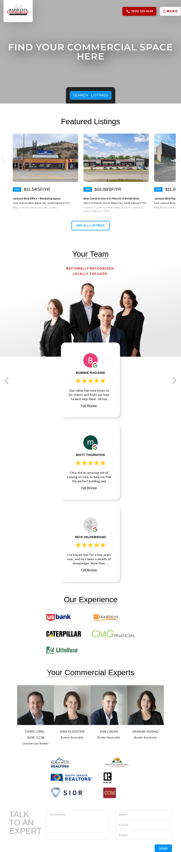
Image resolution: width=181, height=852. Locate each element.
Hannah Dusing (145, 731)
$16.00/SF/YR (108, 189)
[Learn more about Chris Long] (35, 705)
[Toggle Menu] (164, 11)
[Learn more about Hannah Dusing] (145, 705)
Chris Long (34, 731)
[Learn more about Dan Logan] (108, 705)
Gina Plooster (72, 731)
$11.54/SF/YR (37, 189)
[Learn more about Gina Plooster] (72, 705)
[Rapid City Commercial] (18, 11)
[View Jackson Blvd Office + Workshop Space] (45, 158)
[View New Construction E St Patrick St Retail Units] (116, 158)
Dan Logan (109, 731)
